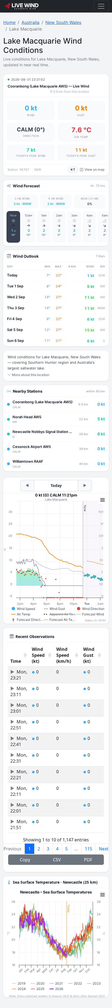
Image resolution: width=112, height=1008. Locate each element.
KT (73, 169)
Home (9, 22)
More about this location (30, 375)
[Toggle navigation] (101, 6)
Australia (30, 22)
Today (56, 485)
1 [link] (29, 849)
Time (15, 661)
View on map (94, 169)
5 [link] (66, 849)
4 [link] (57, 849)
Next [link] (103, 849)
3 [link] (48, 849)
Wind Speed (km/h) (63, 655)
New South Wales (63, 22)
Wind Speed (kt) (38, 655)
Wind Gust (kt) (88, 655)
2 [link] (39, 849)
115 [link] (88, 849)
